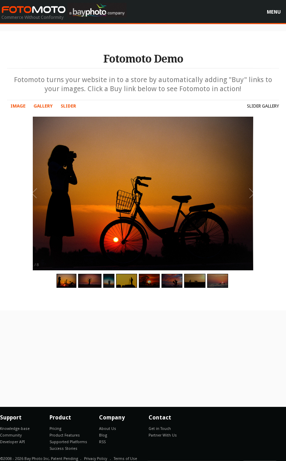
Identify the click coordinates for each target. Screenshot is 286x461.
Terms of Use (125, 458)
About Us (107, 428)
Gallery (43, 106)
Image (17, 106)
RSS (102, 442)
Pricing (55, 428)
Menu (274, 12)
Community (11, 435)
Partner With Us (163, 435)
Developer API (12, 442)
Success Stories (63, 448)
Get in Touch (160, 428)
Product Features (65, 435)
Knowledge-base (15, 428)
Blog (103, 435)
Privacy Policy (95, 458)
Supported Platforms (68, 442)
